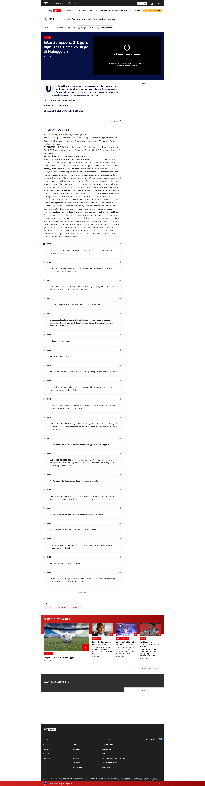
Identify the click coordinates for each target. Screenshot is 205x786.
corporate (106, 767)
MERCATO (115, 10)
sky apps (76, 749)
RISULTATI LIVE (82, 10)
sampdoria (61, 607)
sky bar (76, 758)
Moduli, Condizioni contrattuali (73, 778)
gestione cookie (109, 745)
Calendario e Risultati (97, 19)
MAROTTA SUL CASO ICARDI (57, 105)
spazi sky (76, 763)
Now (75, 754)
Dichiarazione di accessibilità (114, 758)
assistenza (142, 778)
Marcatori (112, 19)
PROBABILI (105, 10)
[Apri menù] (45, 10)
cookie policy (108, 749)
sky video (47, 754)
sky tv (75, 745)
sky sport (47, 745)
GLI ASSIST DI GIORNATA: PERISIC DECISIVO (63, 111)
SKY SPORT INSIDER (152, 10)
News (62, 19)
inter (48, 607)
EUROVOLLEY (135, 10)
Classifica (71, 19)
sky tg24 (46, 749)
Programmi (77, 767)
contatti (150, 778)
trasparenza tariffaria (132, 778)
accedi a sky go (152, 739)
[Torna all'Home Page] (55, 10)
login (158, 3)
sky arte (46, 758)
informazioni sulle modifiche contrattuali (109, 778)
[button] (99, 783)
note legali (107, 754)
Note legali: (106, 740)
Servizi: (75, 740)
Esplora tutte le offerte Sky (65, 3)
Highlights (81, 19)
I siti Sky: (46, 740)
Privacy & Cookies (89, 778)
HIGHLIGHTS (94, 10)
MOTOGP (125, 10)
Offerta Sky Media (109, 763)
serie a (76, 607)
